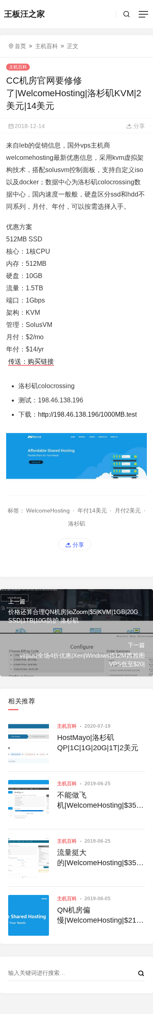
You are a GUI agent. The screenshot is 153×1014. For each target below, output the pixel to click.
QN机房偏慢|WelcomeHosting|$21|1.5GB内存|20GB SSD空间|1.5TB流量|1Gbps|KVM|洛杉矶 (100, 916)
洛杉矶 (76, 523)
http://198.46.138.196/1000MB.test (87, 414)
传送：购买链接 (31, 361)
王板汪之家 (24, 13)
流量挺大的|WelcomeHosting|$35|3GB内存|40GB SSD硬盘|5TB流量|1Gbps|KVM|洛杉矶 (99, 858)
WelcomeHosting (48, 510)
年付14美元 (92, 510)
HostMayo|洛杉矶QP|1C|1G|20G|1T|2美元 (97, 742)
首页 (20, 46)
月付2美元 (128, 510)
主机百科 (46, 46)
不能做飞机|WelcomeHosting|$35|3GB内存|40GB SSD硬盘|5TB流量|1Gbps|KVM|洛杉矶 (99, 801)
